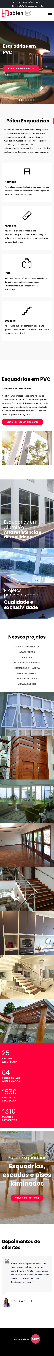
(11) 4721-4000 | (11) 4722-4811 (28, 2)
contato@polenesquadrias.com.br (29, 6)
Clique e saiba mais (21, 68)
